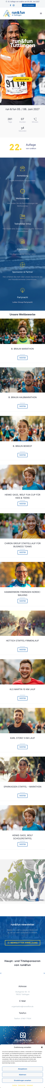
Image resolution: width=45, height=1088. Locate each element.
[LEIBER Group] (11, 974)
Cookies (14, 1085)
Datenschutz (22, 1085)
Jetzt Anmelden (28, 5)
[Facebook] (10, 5)
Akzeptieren (22, 1069)
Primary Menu (41, 13)
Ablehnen (22, 1075)
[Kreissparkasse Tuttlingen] (34, 974)
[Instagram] (13, 5)
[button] (42, 1047)
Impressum (30, 1085)
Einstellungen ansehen (22, 1080)
